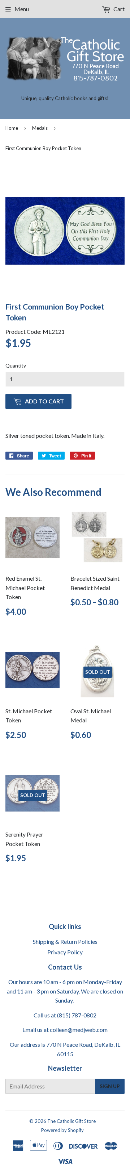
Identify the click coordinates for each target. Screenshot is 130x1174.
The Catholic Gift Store (71, 1121)
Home (11, 128)
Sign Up (110, 1086)
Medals (40, 128)
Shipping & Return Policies (65, 941)
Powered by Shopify (62, 1130)
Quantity (15, 365)
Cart (118, 8)
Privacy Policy (65, 952)
